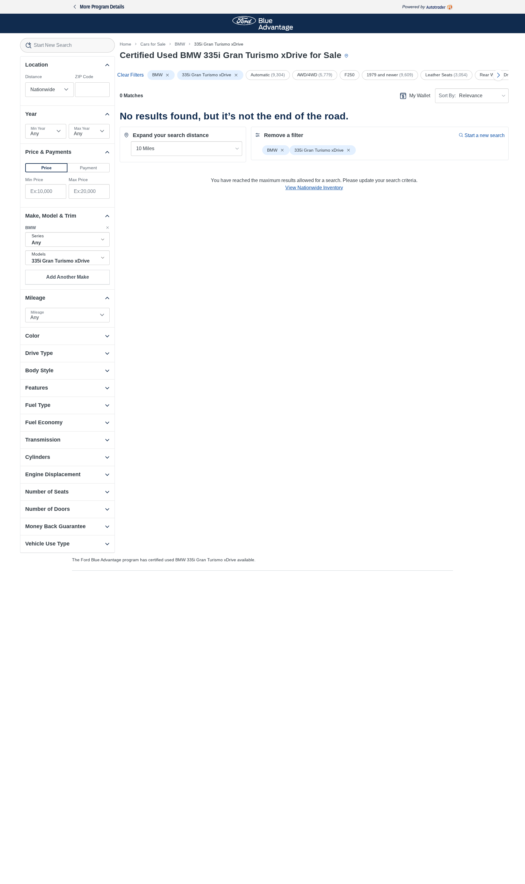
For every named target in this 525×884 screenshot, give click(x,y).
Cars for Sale (153, 44)
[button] (46, 167)
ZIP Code (84, 76)
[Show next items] (498, 75)
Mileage (37, 312)
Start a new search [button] (485, 135)
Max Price (78, 179)
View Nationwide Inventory (314, 187)
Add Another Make (67, 277)
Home (125, 44)
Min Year (38, 128)
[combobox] (67, 45)
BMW (180, 44)
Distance (33, 76)
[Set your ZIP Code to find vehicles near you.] (347, 56)
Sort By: (447, 95)
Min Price (34, 179)
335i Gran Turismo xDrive (218, 44)
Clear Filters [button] (130, 74)
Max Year (82, 128)
